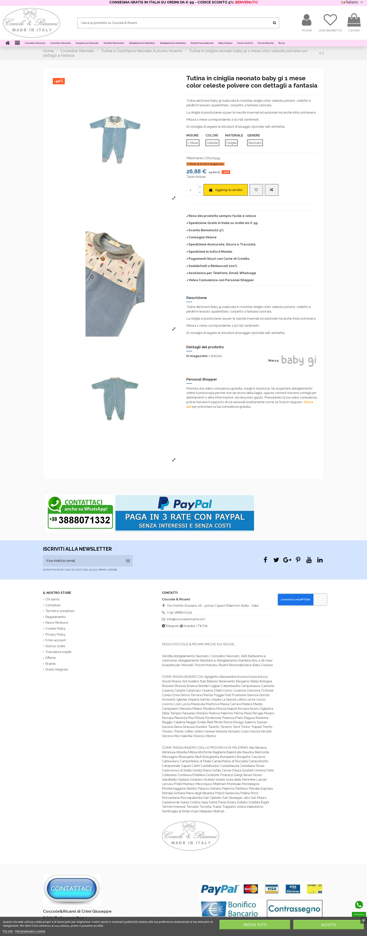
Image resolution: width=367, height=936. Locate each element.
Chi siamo (52, 599)
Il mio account (55, 640)
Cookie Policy (55, 628)
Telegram (172, 626)
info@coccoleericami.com (186, 619)
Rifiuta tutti (255, 924)
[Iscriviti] (128, 561)
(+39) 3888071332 (179, 612)
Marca (273, 360)
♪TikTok (202, 626)
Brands (50, 664)
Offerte (50, 658)
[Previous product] (320, 53)
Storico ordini (55, 646)
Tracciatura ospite (58, 652)
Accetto (328, 924)
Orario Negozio (56, 669)
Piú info (8, 931)
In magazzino (197, 356)
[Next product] (323, 53)
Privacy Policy (55, 634)
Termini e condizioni (59, 611)
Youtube (189, 626)
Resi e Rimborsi (56, 622)
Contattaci (53, 605)
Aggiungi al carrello (229, 190)
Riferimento (195, 158)
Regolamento (55, 617)
